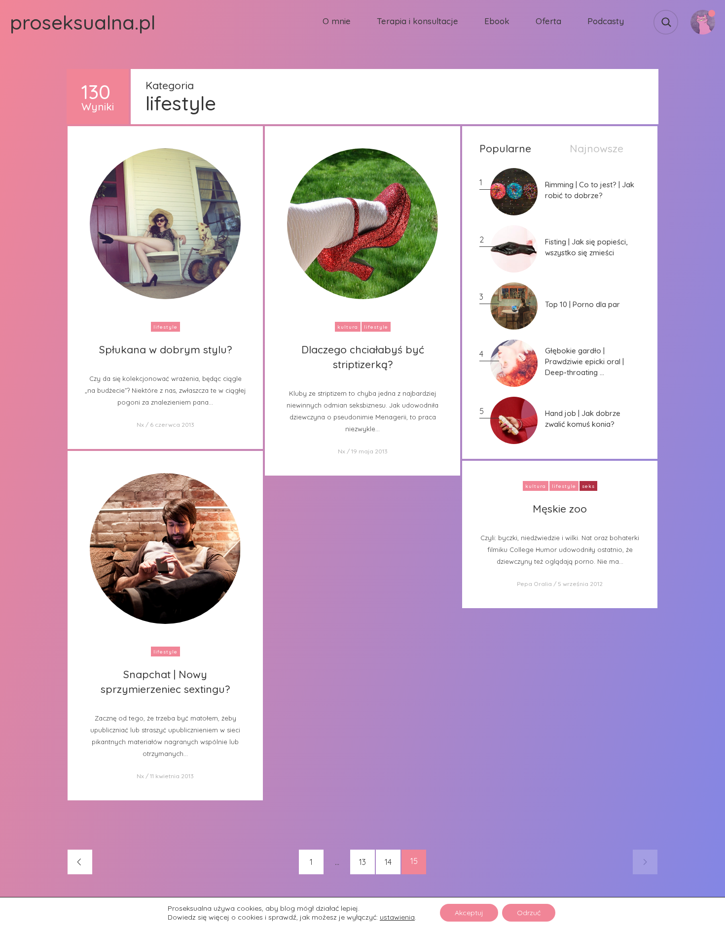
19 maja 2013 (369, 451)
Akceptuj (469, 912)
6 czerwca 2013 (172, 424)
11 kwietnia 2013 (172, 776)
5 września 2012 (580, 583)
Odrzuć (529, 912)
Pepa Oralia (534, 583)
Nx (140, 424)
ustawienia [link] (397, 917)
